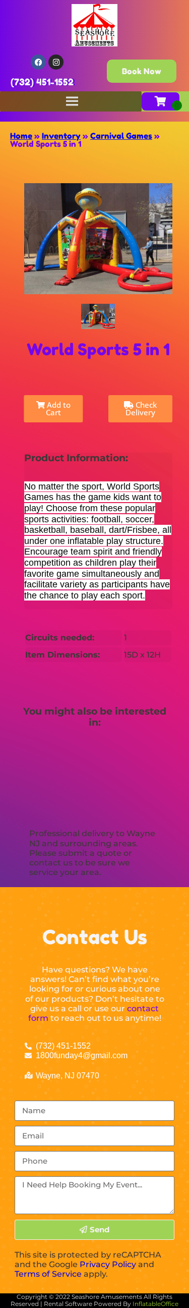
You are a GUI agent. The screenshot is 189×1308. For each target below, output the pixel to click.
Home (21, 136)
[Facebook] (38, 62)
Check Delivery (141, 408)
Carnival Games (121, 136)
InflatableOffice (155, 1303)
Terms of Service (48, 1274)
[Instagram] (56, 62)
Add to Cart (58, 408)
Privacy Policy (108, 1264)
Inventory (61, 136)
